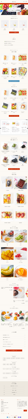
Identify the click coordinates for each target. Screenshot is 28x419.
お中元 (4, 373)
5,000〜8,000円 (8, 358)
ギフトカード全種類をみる (14, 32)
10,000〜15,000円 (18, 358)
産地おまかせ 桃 (5, 63)
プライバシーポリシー (4, 405)
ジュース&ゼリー (17, 368)
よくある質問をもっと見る (14, 350)
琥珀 (4, 28)
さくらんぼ (7, 368)
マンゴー (11, 368)
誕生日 (14, 364)
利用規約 (2, 403)
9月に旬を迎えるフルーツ (15, 373)
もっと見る (10, 289)
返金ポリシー (3, 406)
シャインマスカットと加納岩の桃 (23, 63)
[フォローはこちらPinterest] (6, 413)
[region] (14, 9)
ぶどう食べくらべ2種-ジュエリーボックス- (14, 98)
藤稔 (22, 164)
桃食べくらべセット (14, 63)
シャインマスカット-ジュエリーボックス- (5, 112)
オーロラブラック (14, 164)
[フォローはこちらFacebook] (1, 413)
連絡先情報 (2, 410)
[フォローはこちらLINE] (8, 413)
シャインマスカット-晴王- (14, 151)
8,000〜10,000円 (13, 358)
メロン (4, 368)
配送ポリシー (3, 411)
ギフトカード (23, 299)
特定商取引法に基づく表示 (4, 402)
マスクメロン (23, 111)
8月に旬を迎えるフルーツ (8, 373)
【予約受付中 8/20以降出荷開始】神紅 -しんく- (5, 165)
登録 (25, 410)
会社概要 (2, 401)
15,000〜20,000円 (23, 358)
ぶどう (13, 368)
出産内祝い (4, 364)
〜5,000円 (4, 358)
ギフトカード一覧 (5, 377)
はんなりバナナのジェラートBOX (23, 77)
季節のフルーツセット (14, 76)
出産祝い (8, 364)
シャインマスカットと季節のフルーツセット (5, 77)
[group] (14, 9)
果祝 (23, 28)
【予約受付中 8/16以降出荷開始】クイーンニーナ (5, 151)
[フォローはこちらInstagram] (3, 413)
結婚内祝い (11, 364)
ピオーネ (23, 151)
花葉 (14, 28)
